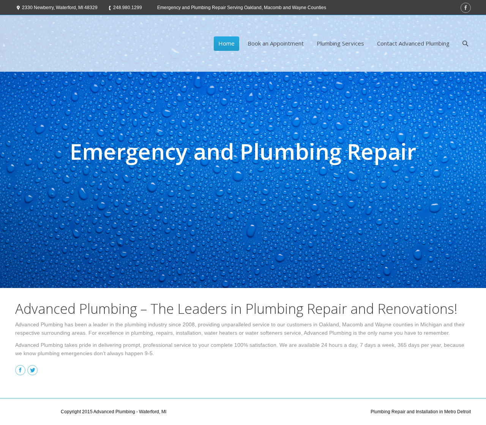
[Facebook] (466, 8)
